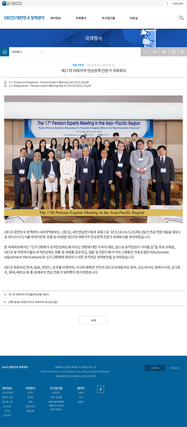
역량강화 (30, 411)
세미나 (30, 392)
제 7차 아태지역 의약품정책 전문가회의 (29, 294)
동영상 (81, 401)
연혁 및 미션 (7, 397)
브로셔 (81, 392)
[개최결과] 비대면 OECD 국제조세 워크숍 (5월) (33, 302)
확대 (163, 51)
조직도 (7, 411)
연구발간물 (108, 18)
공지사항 (7, 415)
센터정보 (55, 18)
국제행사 (81, 18)
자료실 (134, 18)
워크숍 (30, 397)
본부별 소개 (7, 401)
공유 (182, 51)
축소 (145, 51)
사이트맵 (92, 376)
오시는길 (7, 406)
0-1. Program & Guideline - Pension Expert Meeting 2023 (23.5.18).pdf (49, 82)
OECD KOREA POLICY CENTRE (24, 18)
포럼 (30, 401)
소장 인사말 (7, 392)
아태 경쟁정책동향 (56, 401)
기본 (154, 51)
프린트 (173, 51)
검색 (181, 18)
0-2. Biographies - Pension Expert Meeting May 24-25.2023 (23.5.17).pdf (50, 85)
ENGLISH (178, 3)
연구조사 (56, 392)
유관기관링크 (56, 409)
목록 (93, 320)
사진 (81, 397)
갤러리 (81, 388)
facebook (167, 3)
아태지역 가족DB (56, 405)
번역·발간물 (56, 397)
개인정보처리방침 (63, 376)
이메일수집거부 (79, 376)
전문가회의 (30, 406)
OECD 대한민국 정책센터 (15, 367)
